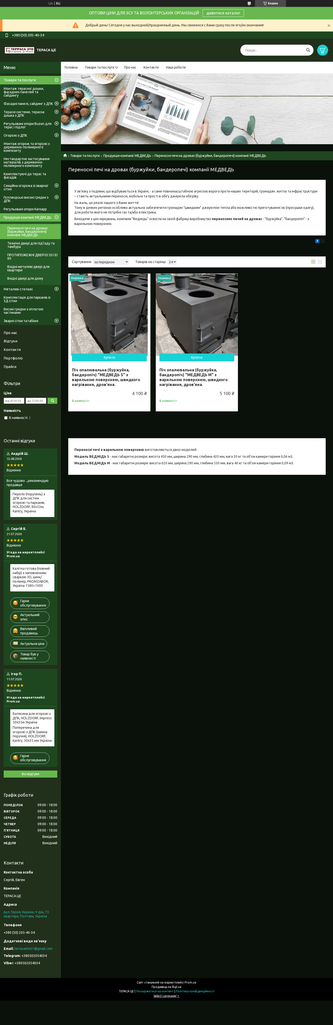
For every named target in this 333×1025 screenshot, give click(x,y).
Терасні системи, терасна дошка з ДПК (24, 113)
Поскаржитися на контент (155, 991)
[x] (322, 242)
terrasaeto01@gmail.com (33, 949)
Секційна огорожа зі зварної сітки (26, 187)
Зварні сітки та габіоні (21, 321)
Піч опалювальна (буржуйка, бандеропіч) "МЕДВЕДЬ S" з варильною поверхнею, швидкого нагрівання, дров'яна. (106, 377)
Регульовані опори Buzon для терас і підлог (27, 125)
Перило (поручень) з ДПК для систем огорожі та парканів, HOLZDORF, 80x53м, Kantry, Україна (29, 502)
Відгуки (10, 341)
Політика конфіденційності (195, 991)
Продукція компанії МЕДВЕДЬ (127, 156)
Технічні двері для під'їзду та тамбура (31, 245)
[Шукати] (308, 50)
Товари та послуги (99, 67)
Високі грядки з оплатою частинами (23, 311)
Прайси (10, 367)
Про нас (130, 67)
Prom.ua (190, 982)
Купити (109, 357)
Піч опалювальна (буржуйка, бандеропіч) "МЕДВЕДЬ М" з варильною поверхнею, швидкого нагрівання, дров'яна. (193, 377)
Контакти (151, 67)
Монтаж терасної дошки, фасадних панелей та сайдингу (24, 92)
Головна (71, 67)
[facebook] (317, 242)
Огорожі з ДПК (15, 135)
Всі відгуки (30, 774)
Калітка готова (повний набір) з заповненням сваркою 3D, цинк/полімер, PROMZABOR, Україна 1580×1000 (31, 577)
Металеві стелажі (18, 289)
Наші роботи (176, 67)
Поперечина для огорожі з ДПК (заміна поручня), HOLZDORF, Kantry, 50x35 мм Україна (32, 734)
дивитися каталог (223, 13)
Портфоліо (13, 358)
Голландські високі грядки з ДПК (26, 199)
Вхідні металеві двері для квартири (28, 268)
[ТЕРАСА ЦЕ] (19, 50)
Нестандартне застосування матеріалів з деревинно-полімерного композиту (26, 162)
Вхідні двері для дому (25, 278)
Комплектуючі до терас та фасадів (25, 175)
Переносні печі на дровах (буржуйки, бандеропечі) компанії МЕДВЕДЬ (27, 231)
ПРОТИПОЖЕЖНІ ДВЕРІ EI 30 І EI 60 (32, 256)
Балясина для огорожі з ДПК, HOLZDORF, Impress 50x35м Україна (32, 718)
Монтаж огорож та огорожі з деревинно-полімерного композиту (27, 147)
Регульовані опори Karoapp (25, 209)
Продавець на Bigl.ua (166, 986)
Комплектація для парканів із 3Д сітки (27, 299)
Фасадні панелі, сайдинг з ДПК (28, 104)
